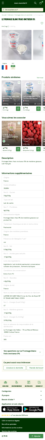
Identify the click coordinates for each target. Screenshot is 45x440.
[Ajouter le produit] (18, 108)
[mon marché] (22, 3)
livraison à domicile (14, 368)
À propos (5, 395)
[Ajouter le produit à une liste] (42, 23)
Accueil (4, 15)
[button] (11, 96)
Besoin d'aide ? (8, 399)
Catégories (6, 391)
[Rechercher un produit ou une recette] (35, 3)
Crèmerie (10, 15)
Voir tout (40, 78)
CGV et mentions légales (11, 421)
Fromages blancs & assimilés (23, 15)
